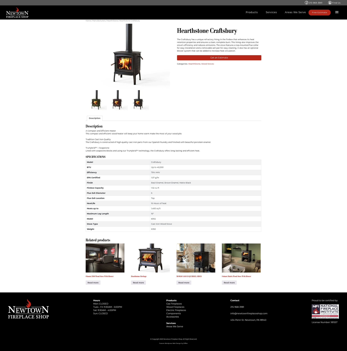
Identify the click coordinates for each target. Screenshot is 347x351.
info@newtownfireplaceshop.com (248, 313)
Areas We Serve (295, 12)
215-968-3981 (315, 2)
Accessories (172, 316)
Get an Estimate (219, 57)
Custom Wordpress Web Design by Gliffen (173, 343)
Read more (93, 282)
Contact (234, 300)
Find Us (336, 2)
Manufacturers (98, 21)
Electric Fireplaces (176, 310)
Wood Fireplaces (175, 307)
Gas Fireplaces (174, 303)
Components (173, 313)
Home (88, 21)
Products (252, 12)
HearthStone (112, 21)
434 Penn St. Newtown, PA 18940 (248, 320)
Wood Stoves (207, 64)
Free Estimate (319, 12)
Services (271, 12)
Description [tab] (94, 118)
